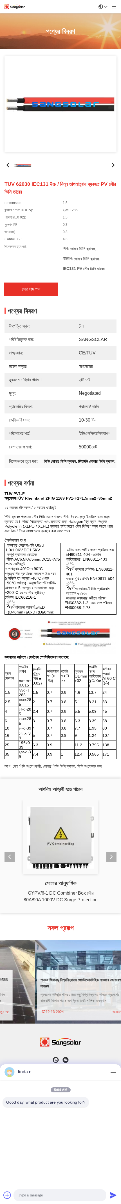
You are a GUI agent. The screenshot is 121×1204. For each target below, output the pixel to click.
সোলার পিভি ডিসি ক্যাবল (59, 762)
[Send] (113, 1195)
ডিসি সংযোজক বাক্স (89, 762)
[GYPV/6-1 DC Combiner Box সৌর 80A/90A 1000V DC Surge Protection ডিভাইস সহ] (60, 837)
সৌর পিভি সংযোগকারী (27, 762)
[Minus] (113, 1072)
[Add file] (7, 1195)
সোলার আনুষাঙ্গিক (60, 883)
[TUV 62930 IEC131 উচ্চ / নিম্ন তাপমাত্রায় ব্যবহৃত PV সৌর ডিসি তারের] (60, 104)
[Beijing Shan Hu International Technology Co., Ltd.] (15, 6)
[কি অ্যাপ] (55, 1060)
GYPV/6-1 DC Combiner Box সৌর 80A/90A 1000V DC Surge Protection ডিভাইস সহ (61, 897)
